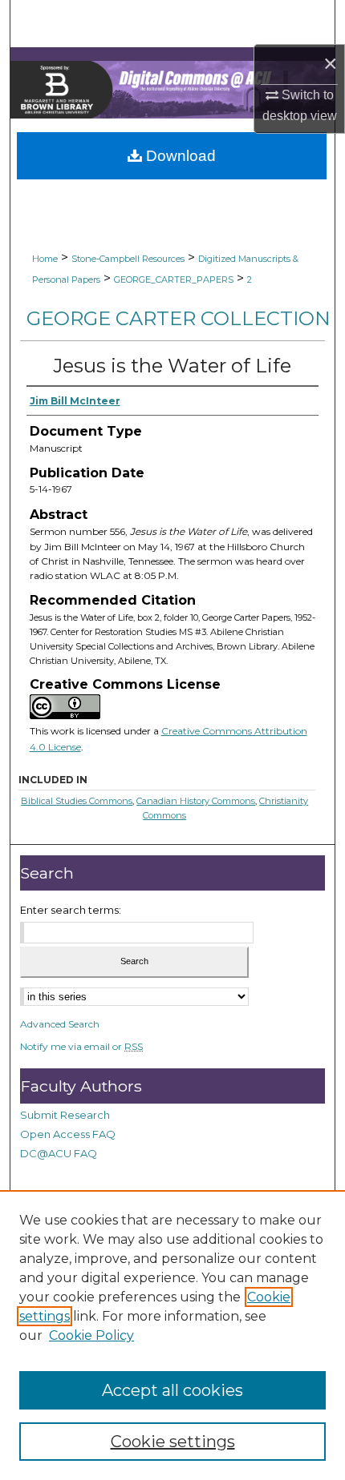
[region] (172, 1335)
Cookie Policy (91, 1335)
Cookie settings (173, 1441)
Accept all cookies (172, 1390)
